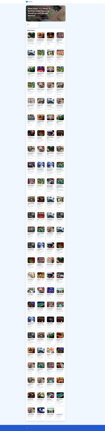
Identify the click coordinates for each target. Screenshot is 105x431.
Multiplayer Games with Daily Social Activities (50, 279)
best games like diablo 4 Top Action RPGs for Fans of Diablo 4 (31, 74)
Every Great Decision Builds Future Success (31, 249)
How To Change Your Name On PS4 (40, 185)
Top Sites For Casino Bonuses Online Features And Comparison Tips (40, 40)
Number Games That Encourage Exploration (60, 384)
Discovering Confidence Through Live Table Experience (31, 234)
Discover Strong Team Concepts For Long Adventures (40, 204)
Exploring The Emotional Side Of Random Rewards (40, 89)
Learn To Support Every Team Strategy (60, 203)
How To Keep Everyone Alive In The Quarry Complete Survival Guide (40, 169)
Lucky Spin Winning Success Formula (30, 294)
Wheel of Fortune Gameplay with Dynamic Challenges (60, 340)
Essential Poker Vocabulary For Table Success (40, 250)
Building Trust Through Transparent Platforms (31, 414)
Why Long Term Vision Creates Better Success (50, 233)
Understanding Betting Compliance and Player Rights (40, 234)
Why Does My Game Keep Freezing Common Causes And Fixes (40, 153)
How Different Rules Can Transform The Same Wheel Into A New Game (60, 105)
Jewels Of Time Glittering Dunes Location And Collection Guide (31, 153)
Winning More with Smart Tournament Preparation (60, 294)
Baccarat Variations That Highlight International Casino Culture (40, 74)
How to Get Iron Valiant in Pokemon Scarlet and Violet (60, 74)
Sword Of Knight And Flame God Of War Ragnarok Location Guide (60, 169)
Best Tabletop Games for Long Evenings (50, 384)
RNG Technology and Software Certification (40, 308)
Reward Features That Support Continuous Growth (31, 309)
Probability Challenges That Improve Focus (50, 323)
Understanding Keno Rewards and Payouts (40, 339)
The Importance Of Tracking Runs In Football (31, 137)
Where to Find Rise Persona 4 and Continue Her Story (31, 90)
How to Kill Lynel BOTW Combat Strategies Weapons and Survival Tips (31, 105)
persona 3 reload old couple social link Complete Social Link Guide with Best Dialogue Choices (60, 186)
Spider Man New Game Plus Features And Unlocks (50, 90)
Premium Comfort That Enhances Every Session (50, 264)
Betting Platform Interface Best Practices (40, 414)
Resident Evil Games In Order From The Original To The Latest (60, 153)
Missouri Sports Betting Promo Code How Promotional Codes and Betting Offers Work (31, 40)
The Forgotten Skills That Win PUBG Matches (50, 219)
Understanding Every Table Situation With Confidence (59, 250)
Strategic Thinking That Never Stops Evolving (40, 294)
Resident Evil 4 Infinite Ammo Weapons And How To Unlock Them (31, 57)
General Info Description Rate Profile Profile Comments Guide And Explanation (40, 57)
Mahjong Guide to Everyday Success (59, 354)
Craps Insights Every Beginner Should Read (40, 323)
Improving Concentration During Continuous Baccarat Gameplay (50, 40)
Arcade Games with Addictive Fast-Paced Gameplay (60, 400)
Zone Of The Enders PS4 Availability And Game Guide (31, 169)
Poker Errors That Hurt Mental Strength (60, 233)
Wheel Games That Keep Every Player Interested (60, 369)
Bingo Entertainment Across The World (59, 264)
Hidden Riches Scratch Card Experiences (60, 323)
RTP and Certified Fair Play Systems (50, 294)
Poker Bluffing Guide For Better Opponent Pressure (31, 265)
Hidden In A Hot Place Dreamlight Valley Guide (31, 185)
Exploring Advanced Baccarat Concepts (30, 399)
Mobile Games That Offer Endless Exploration (40, 399)
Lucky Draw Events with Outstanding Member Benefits (31, 340)
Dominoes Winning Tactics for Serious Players (49, 370)
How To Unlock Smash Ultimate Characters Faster (50, 122)
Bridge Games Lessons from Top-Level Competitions (40, 355)
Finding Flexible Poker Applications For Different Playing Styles (50, 57)
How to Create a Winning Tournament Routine (50, 339)
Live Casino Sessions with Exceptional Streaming (31, 385)
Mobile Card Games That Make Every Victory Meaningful (31, 324)
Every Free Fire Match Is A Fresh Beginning (50, 203)
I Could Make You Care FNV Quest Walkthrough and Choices (60, 57)
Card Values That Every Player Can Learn (50, 249)
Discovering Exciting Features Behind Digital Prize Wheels (50, 74)
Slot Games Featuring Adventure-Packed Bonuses (40, 385)
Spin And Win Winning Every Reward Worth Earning (60, 280)
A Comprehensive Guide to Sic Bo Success (50, 308)
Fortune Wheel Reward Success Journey (31, 279)
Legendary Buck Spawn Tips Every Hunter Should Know (31, 204)
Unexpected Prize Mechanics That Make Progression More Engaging (60, 40)
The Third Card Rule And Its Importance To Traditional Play (50, 105)
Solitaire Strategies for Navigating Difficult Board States (50, 138)
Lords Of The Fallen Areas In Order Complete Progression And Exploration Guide (50, 169)
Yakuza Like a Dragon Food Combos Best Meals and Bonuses (60, 90)
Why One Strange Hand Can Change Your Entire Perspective (40, 122)
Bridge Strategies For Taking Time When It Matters (60, 122)
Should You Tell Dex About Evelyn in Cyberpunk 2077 (40, 138)
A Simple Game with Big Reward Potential (60, 414)
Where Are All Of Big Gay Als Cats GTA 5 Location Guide (50, 153)
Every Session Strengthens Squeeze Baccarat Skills (40, 265)
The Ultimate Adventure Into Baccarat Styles (60, 219)
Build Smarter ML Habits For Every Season (31, 219)
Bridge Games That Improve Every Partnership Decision (59, 309)
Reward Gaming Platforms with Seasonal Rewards (50, 414)
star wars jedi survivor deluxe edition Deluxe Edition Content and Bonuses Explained (50, 186)
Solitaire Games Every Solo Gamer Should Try (31, 369)
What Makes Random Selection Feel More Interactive (40, 105)
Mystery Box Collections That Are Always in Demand (31, 355)
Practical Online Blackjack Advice (49, 399)
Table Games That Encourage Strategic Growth (40, 370)
